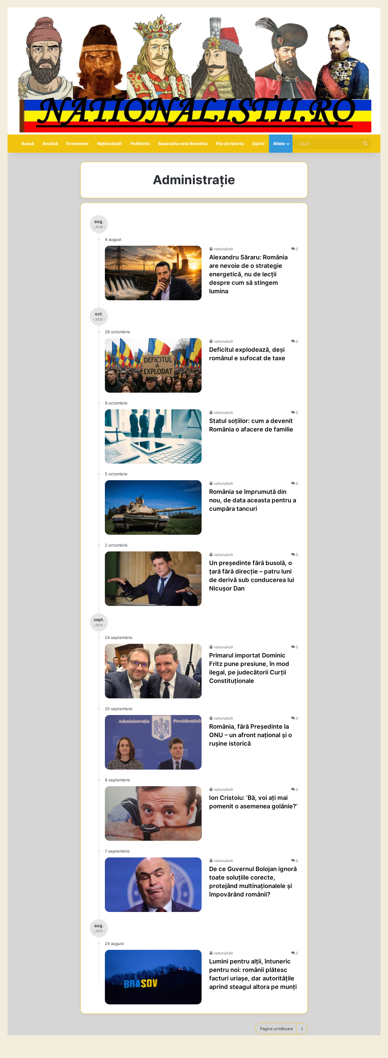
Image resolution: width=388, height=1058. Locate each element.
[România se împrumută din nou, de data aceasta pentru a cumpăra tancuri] (153, 507)
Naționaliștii (109, 143)
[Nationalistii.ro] (194, 71)
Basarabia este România (183, 143)
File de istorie (230, 143)
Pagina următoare (276, 1028)
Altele (279, 143)
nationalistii (223, 249)
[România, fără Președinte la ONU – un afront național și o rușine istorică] (153, 742)
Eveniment (77, 143)
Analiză (50, 143)
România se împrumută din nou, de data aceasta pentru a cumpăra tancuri (252, 500)
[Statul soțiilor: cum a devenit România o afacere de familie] (153, 436)
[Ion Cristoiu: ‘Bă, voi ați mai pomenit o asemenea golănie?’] (153, 813)
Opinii (258, 143)
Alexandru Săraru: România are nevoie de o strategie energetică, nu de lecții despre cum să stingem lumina (248, 274)
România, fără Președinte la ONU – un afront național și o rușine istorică (250, 735)
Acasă (27, 143)
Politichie (140, 143)
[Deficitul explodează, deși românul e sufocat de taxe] (153, 365)
